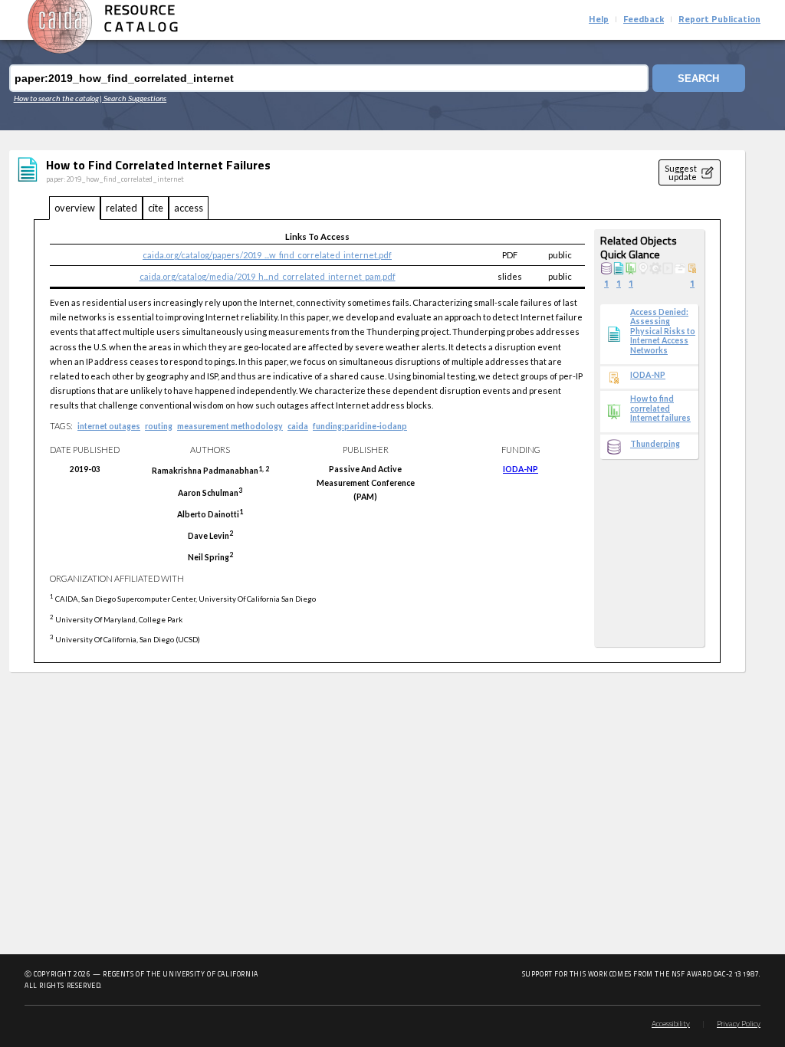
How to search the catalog (56, 98)
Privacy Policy (738, 1024)
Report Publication (719, 20)
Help (599, 20)
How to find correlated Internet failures (660, 408)
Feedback (643, 20)
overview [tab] (74, 208)
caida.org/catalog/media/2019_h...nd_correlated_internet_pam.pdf (268, 276)
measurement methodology (230, 426)
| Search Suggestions (133, 98)
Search (698, 78)
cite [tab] (155, 208)
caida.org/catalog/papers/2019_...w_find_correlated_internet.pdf (267, 255)
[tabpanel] (377, 441)
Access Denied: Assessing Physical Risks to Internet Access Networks (662, 331)
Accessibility (671, 1024)
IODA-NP (520, 469)
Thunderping (655, 443)
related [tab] (121, 208)
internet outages (108, 426)
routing (158, 426)
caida (297, 426)
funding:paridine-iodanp (360, 426)
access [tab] (188, 208)
